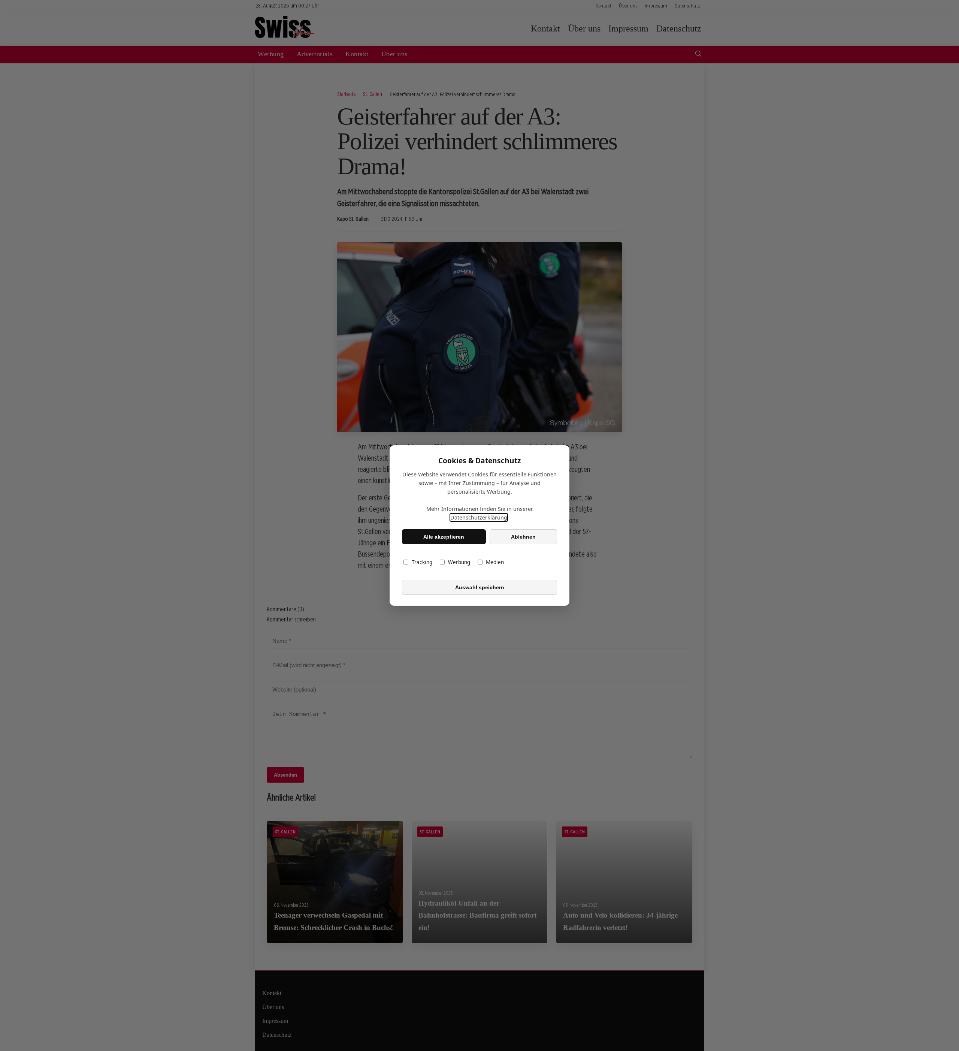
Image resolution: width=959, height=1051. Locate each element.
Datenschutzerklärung (478, 517)
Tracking (422, 562)
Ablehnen (523, 537)
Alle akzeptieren (443, 537)
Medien (495, 562)
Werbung (459, 562)
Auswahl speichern (479, 587)
